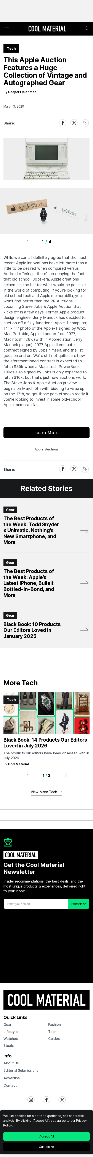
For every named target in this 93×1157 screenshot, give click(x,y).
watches (10, 1038)
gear (7, 1024)
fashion (54, 1024)
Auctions (51, 449)
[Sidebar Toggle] (6, 28)
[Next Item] (66, 241)
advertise (11, 1078)
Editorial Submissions (20, 1070)
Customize (46, 1147)
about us (11, 1063)
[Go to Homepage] (47, 29)
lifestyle (10, 1032)
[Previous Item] (27, 241)
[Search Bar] (87, 28)
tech (52, 1032)
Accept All (46, 1136)
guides (54, 1038)
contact (10, 1085)
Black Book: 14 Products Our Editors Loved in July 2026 (45, 743)
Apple (39, 449)
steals (8, 1045)
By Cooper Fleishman (19, 92)
